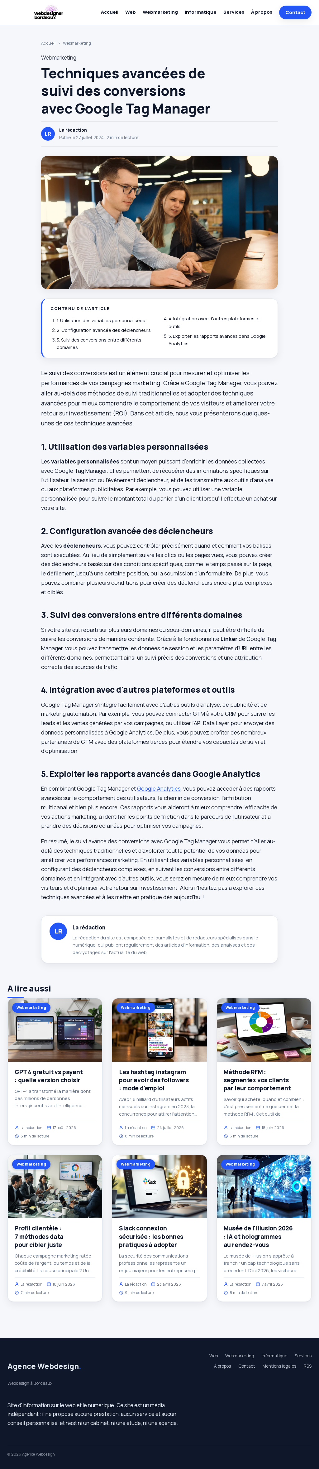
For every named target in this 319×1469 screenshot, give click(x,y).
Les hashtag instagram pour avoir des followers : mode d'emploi (153, 1080)
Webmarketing (160, 12)
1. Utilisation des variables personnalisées (101, 320)
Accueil (109, 12)
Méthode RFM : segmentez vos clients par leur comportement (257, 1080)
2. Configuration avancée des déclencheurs (104, 330)
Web (130, 12)
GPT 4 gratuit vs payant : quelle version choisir (49, 1076)
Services (233, 12)
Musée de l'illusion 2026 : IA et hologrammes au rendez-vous (258, 1236)
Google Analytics (159, 788)
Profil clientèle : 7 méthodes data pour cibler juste (39, 1236)
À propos (261, 12)
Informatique (201, 12)
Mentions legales (279, 1366)
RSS (308, 1366)
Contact (295, 12)
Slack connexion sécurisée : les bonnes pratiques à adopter (151, 1236)
